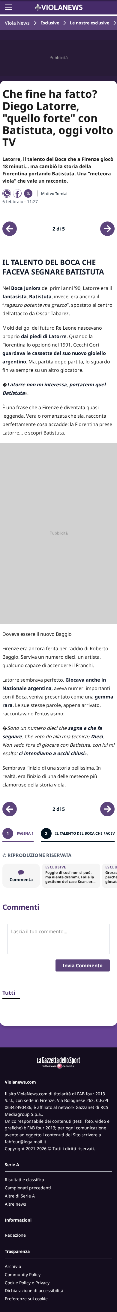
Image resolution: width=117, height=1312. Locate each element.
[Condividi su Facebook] (17, 193)
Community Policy (22, 1274)
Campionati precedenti (28, 1188)
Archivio (13, 1266)
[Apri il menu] (8, 7)
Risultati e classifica (24, 1179)
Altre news (15, 1204)
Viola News (17, 23)
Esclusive (49, 23)
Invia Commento (83, 965)
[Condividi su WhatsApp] (6, 193)
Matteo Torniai (54, 193)
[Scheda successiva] (107, 228)
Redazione (15, 1235)
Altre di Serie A (20, 1196)
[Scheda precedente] (9, 228)
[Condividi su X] (28, 193)
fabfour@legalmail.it (25, 1141)
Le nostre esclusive (89, 23)
